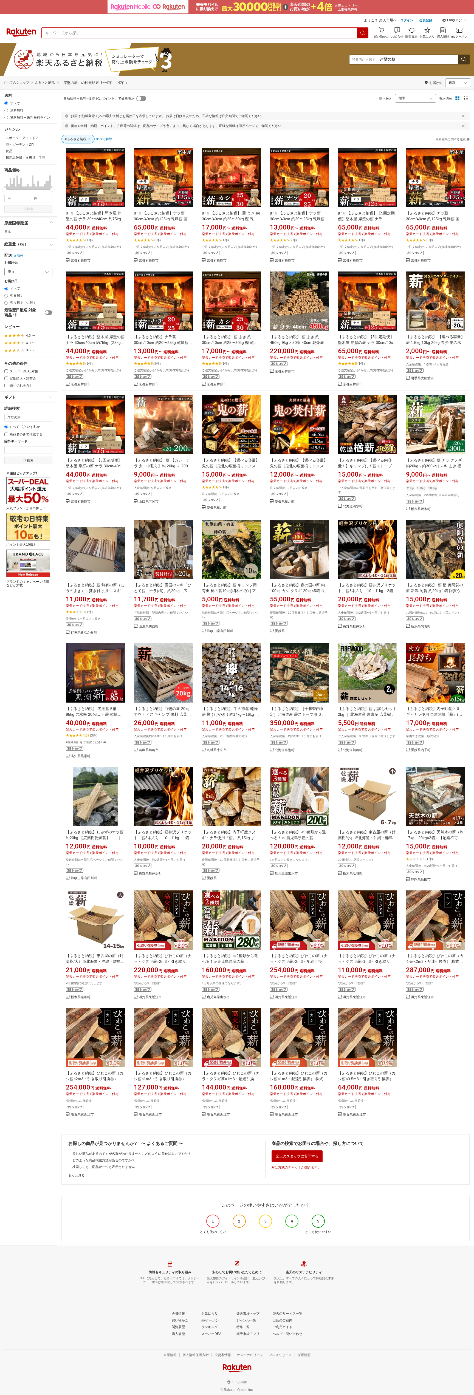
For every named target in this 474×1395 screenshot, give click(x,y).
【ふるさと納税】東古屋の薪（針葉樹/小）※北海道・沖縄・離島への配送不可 (367, 838)
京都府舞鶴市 (81, 260)
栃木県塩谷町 (353, 873)
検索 (30, 209)
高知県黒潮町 (81, 756)
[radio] (6, 103)
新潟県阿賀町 (421, 626)
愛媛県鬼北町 (217, 508)
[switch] (48, 312)
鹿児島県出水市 (286, 873)
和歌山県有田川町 (220, 631)
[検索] (362, 32)
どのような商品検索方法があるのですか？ (103, 1160)
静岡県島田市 (421, 879)
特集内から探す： (365, 59)
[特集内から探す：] (463, 59)
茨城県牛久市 (217, 750)
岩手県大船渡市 (422, 378)
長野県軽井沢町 (354, 626)
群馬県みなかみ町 (84, 632)
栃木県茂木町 (421, 509)
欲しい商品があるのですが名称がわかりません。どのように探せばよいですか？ (131, 1154)
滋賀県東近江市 (150, 997)
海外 (20, 256)
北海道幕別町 (285, 750)
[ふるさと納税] (105, 59)
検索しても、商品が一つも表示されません (103, 1167)
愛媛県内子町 (421, 750)
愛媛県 (280, 631)
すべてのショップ (16, 82)
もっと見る (76, 1175)
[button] (454, 21)
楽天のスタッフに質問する (297, 1156)
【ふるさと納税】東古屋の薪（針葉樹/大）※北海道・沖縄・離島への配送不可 (95, 961)
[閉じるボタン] (463, 116)
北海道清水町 (353, 506)
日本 (7, 232)
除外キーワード (15, 441)
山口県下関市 (149, 501)
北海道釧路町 (353, 750)
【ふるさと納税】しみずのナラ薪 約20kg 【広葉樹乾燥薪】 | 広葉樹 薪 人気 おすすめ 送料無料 (95, 838)
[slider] (4, 189)
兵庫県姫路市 (149, 750)
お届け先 (11, 263)
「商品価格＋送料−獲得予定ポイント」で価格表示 (97, 98)
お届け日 (11, 281)
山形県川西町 (149, 626)
